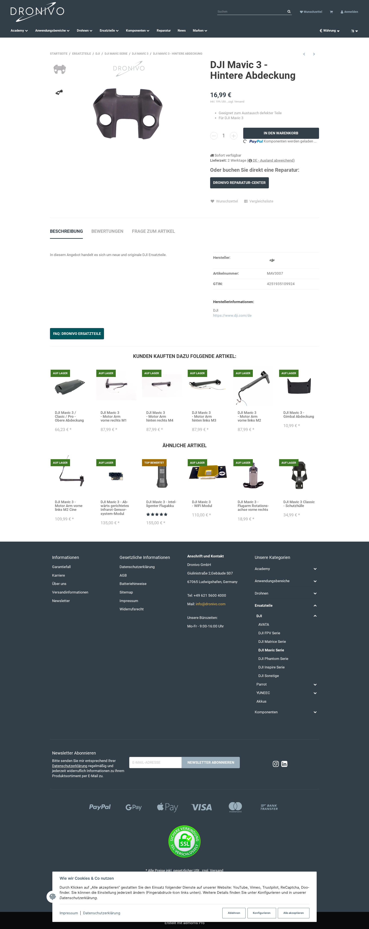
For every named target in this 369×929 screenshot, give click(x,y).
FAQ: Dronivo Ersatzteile (77, 334)
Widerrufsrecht (132, 609)
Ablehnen (234, 912)
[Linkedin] (284, 764)
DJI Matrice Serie (272, 642)
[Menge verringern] (214, 135)
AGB (123, 575)
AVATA (263, 625)
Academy (262, 569)
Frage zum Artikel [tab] (153, 231)
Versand (239, 101)
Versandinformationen (70, 592)
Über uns (59, 584)
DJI (259, 616)
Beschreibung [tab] (66, 231)
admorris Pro (194, 923)
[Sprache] (353, 30)
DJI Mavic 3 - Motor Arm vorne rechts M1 (114, 416)
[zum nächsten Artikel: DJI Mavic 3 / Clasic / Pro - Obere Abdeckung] (314, 54)
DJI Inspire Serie (271, 667)
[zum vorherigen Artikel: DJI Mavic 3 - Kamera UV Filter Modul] (304, 54)
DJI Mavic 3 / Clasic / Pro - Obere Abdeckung (69, 416)
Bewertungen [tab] (107, 231)
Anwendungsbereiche (272, 581)
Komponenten (266, 712)
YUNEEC (263, 693)
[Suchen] (289, 11)
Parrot (261, 684)
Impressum (69, 913)
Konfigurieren (262, 912)
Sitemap (126, 592)
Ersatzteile (263, 606)
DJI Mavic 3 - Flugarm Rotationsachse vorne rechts (253, 506)
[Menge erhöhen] (233, 135)
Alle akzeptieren (293, 912)
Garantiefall (61, 567)
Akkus (261, 701)
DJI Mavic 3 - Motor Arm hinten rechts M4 (159, 416)
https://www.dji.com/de (232, 316)
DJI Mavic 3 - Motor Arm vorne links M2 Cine (68, 506)
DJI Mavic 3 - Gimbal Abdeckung (298, 415)
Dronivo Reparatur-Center (239, 183)
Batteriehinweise (133, 584)
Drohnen (261, 593)
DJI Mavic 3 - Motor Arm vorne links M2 (249, 416)
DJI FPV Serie (269, 633)
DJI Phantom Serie (273, 659)
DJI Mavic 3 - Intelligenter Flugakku (161, 504)
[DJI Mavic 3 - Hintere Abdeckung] (128, 114)
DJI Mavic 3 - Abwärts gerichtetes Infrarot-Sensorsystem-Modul (115, 508)
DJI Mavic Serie (271, 650)
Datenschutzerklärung (101, 913)
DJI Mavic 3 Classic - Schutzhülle (299, 504)
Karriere (58, 575)
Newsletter (61, 601)
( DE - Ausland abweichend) (271, 160)
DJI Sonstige (268, 676)
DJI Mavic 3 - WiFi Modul (202, 504)
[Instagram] (276, 764)
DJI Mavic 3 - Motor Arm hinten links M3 (204, 416)
